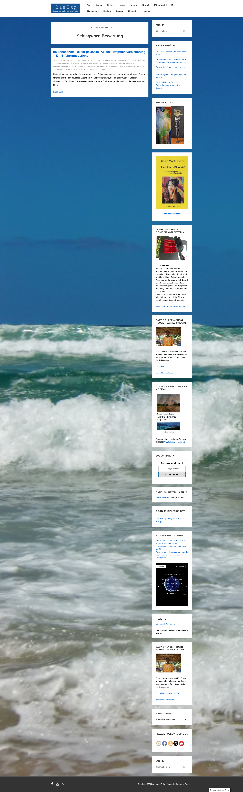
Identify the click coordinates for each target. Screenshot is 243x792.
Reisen (110, 5)
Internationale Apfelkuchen (165, 624)
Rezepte (119, 11)
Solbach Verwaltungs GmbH (131, 66)
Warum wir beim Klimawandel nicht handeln (172, 552)
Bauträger (120, 63)
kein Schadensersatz (109, 66)
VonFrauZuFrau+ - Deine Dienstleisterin (170, 306)
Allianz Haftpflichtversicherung (81, 63)
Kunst (122, 5)
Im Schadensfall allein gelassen (85, 66)
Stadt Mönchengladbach (64, 69)
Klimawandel (160, 5)
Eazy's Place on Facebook (165, 373)
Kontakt (146, 11)
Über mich (133, 11)
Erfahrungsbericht (61, 66)
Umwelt (145, 5)
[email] (64, 785)
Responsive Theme (183, 784)
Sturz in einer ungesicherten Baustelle (93, 69)
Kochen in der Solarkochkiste (166, 543)
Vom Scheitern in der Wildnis (175, 442)
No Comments (139, 61)
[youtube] (58, 785)
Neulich (107, 11)
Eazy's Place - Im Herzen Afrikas (168, 693)
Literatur (133, 5)
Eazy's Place (160, 366)
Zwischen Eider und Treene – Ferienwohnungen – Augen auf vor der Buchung (169, 85)
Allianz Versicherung (105, 63)
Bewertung (131, 63)
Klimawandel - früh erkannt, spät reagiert (170, 540)
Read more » (59, 92)
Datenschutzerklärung (164, 497)
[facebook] (52, 785)
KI (172, 5)
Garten (99, 5)
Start (89, 5)
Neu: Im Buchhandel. (172, 213)
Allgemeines (93, 11)
